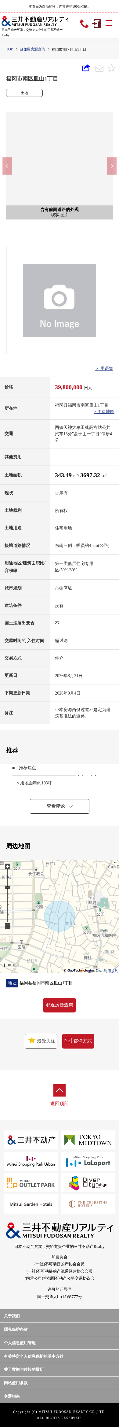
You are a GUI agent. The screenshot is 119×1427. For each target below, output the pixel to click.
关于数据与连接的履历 (24, 1369)
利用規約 (111, 971)
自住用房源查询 (32, 49)
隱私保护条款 (16, 1329)
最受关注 (45, 1040)
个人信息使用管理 (20, 1342)
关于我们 (12, 1316)
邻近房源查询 (59, 1004)
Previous (7, 166)
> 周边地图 (104, 411)
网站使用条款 (16, 1383)
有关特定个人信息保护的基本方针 (33, 1356)
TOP (9, 49)
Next (112, 166)
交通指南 (12, 1396)
